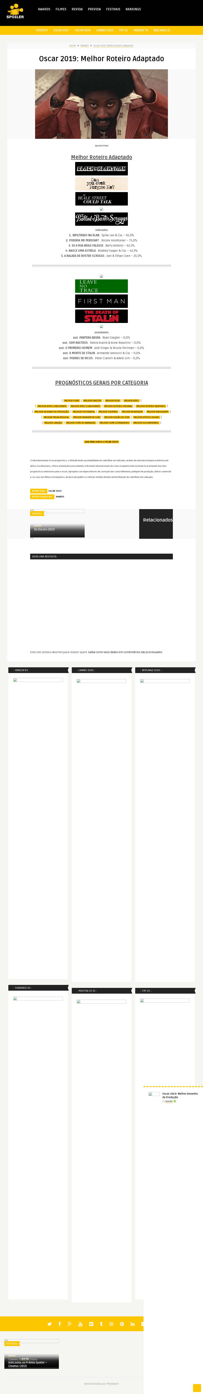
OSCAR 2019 (54, 490)
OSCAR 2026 (83, 30)
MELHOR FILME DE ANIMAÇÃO (80, 422)
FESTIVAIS (113, 9)
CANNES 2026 (104, 30)
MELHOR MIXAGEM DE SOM (86, 417)
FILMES (61, 9)
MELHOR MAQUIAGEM (157, 411)
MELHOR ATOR (113, 400)
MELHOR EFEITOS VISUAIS (146, 417)
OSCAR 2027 (61, 30)
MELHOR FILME (71, 400)
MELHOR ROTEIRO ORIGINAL (118, 406)
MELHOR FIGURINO (108, 411)
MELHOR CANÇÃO (53, 422)
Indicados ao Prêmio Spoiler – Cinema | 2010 (27, 1364)
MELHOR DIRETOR (92, 400)
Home (73, 45)
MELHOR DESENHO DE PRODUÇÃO (52, 411)
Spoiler (37, 525)
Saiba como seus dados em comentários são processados (125, 652)
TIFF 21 (123, 30)
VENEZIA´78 (141, 30)
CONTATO (42, 30)
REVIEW (77, 9)
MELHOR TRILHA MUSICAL (56, 417)
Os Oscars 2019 (44, 529)
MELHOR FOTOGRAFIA (83, 411)
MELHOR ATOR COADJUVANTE (52, 406)
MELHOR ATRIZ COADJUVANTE (85, 406)
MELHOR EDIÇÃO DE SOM (116, 417)
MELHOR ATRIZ (131, 400)
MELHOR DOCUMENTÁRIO (146, 422)
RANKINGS (133, 9)
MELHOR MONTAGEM (132, 411)
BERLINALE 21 (162, 30)
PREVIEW (94, 9)
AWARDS (44, 9)
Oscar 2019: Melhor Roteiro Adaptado (113, 45)
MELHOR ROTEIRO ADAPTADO (151, 406)
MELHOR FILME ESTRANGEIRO (114, 422)
